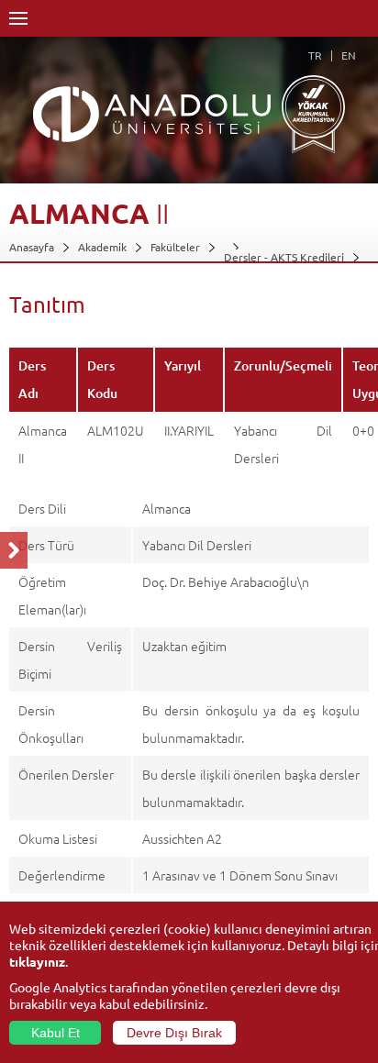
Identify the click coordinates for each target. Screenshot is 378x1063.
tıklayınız (37, 961)
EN (348, 55)
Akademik (102, 246)
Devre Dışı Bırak (174, 1032)
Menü (18, 18)
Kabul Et (55, 1032)
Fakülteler (175, 246)
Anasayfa (31, 246)
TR (315, 55)
